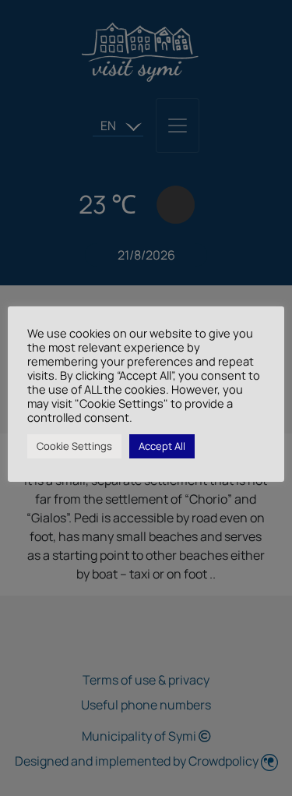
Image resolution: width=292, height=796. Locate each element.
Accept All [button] (162, 446)
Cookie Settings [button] (74, 446)
